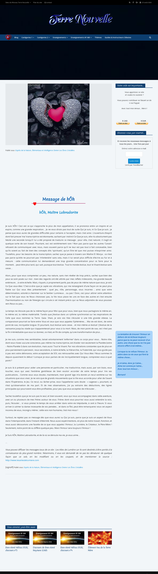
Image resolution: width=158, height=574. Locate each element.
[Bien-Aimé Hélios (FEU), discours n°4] (72, 537)
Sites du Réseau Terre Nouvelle (17, 2)
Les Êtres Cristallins (67, 150)
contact (49, 2)
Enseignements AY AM (80, 37)
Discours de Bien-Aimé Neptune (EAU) (44, 549)
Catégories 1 (26, 37)
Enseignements (59, 37)
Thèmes (98, 37)
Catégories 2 (42, 37)
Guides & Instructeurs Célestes (118, 37)
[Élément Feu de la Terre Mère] (100, 537)
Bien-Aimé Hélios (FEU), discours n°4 (71, 549)
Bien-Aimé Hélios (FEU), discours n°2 (16, 549)
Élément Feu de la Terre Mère (99, 549)
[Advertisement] (79, 60)
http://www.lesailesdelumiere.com (22, 460)
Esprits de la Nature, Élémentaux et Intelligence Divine (37, 150)
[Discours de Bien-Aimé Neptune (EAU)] (45, 537)
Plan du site (37, 2)
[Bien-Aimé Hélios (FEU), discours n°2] (17, 537)
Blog (16, 37)
